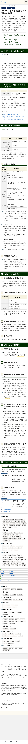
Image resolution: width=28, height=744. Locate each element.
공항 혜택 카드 (7, 602)
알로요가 (13, 563)
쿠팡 (8, 534)
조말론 (8, 563)
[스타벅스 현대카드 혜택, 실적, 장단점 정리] (14, 478)
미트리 (9, 538)
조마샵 (4, 563)
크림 (20, 534)
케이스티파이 (19, 536)
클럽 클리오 (5, 536)
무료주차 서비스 (13, 635)
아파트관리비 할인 (19, 648)
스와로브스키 (21, 557)
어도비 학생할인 (6, 549)
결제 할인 (5, 592)
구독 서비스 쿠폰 (7, 543)
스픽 (8, 545)
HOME (4, 8)
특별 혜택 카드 (7, 586)
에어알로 (14, 527)
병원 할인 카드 (7, 626)
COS (12, 557)
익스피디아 (11, 521)
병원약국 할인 (6, 628)
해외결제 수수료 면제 (7, 599)
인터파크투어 (12, 523)
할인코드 (5, 743)
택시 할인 (12, 641)
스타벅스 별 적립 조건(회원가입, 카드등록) (13, 36)
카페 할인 (17, 619)
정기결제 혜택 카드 (8, 645)
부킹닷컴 (23, 521)
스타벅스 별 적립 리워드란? (10, 34)
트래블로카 (18, 525)
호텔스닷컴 (5, 521)
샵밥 (4, 565)
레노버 (13, 536)
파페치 (4, 555)
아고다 (9, 519)
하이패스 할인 (6, 635)
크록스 (12, 565)
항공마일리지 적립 (7, 607)
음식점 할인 (11, 619)
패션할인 (16, 743)
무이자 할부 (19, 589)
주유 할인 (5, 633)
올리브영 (5, 540)
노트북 (4, 534)
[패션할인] (17, 741)
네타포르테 (18, 563)
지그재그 (20, 555)
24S (14, 559)
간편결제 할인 (13, 594)
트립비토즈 (23, 523)
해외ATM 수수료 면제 (17, 599)
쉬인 (20, 565)
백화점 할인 (5, 623)
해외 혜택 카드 (7, 597)
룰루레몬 (5, 557)
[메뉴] (26, 2)
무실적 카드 (13, 589)
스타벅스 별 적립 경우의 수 (10, 42)
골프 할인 (17, 621)
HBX (25, 559)
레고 (10, 536)
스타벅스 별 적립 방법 (9, 41)
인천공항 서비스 (14, 604)
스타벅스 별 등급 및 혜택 (10, 39)
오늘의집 (16, 532)
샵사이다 (8, 565)
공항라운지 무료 (6, 604)
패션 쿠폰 (5, 552)
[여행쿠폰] (11, 741)
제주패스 (18, 523)
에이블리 (24, 565)
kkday (16, 519)
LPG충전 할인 (11, 633)
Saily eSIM (9, 527)
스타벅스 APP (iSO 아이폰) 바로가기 (12, 119)
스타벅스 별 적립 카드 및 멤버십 (11, 44)
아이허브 (20, 532)
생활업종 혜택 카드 (8, 616)
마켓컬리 (14, 538)
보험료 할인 (11, 648)
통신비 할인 (22, 621)
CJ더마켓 (19, 538)
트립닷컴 (5, 519)
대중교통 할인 (6, 641)
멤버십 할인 (18, 612)
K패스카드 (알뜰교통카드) (8, 643)
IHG (3, 523)
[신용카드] (22, 741)
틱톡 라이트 (12, 545)
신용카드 (22, 743)
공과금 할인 (5, 648)
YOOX (21, 559)
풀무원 (23, 538)
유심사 (4, 527)
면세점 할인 (14, 607)
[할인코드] (6, 741)
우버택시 (16, 549)
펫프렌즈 (5, 538)
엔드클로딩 (5, 559)
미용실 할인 (11, 621)
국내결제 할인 (6, 594)
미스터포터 (14, 561)
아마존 (16, 534)
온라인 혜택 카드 (7, 609)
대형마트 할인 (12, 623)
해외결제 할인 (20, 594)
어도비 (20, 547)
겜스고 (4, 545)
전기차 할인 (17, 633)
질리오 (10, 559)
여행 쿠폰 (5, 516)
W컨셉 (4, 561)
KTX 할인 (17, 641)
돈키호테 (24, 525)
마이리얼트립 (22, 519)
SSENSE (17, 559)
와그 (4, 525)
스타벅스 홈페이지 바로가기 (10, 114)
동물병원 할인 (13, 628)
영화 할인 (22, 619)
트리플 (7, 523)
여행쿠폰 (11, 743)
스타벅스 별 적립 (6, 511)
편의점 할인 (5, 619)
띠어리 (15, 557)
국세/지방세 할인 (6, 650)
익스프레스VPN (19, 545)
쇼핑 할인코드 (7, 530)
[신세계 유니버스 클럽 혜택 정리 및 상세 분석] (14, 503)
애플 (9, 540)
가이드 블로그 (10, 8)
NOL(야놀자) (17, 521)
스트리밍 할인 (6, 614)
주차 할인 (20, 635)
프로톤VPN (15, 547)
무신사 (16, 565)
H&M (9, 557)
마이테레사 (9, 555)
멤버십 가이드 (12, 509)
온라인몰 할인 (12, 612)
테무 (12, 532)
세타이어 (15, 555)
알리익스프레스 (6, 532)
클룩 (13, 519)
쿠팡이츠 (12, 534)
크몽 (12, 549)
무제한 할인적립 (6, 589)
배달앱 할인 (5, 612)
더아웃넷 (9, 561)
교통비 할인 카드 (7, 638)
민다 (7, 525)
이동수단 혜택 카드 (8, 631)
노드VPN (5, 547)
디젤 (23, 563)
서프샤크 (10, 547)
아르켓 (19, 561)
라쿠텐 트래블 (12, 525)
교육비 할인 (5, 621)
